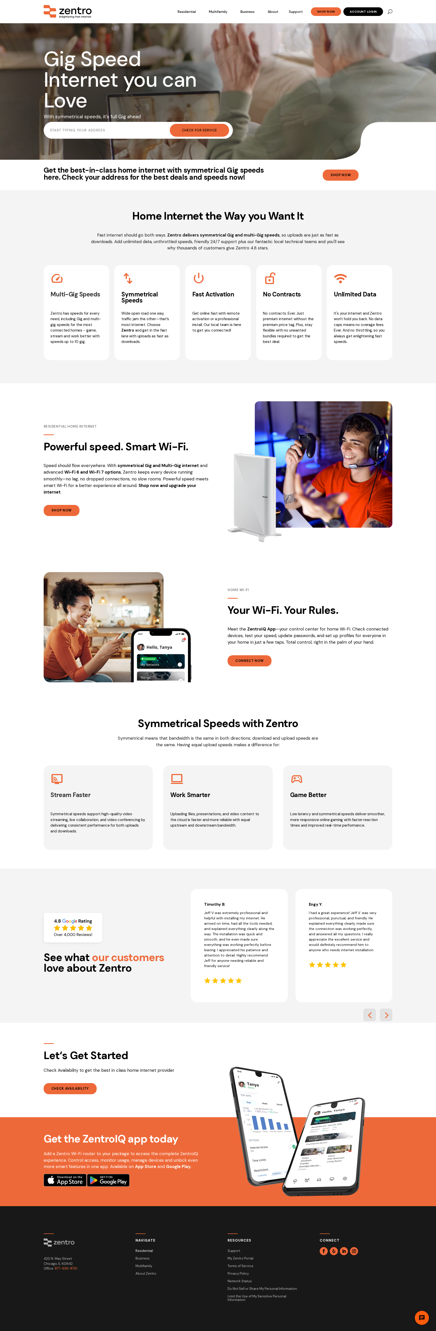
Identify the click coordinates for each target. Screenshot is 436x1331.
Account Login (363, 12)
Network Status (240, 1281)
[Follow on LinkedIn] (344, 1251)
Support (296, 11)
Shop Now (326, 12)
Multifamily (218, 11)
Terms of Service (240, 1266)
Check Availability (70, 1088)
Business (247, 11)
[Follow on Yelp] (334, 1251)
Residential (187, 11)
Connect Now (249, 661)
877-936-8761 (66, 1268)
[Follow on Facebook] (324, 1251)
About (273, 11)
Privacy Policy (238, 1274)
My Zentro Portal (240, 1258)
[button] (369, 1015)
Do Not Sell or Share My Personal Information (262, 1289)
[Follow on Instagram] (354, 1251)
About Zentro (145, 1274)
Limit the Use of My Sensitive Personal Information (257, 1298)
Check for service (199, 130)
